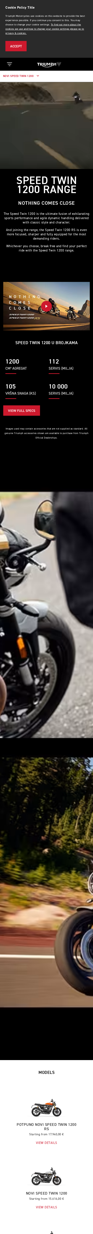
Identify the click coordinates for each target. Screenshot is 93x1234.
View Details (46, 1143)
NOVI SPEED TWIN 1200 (18, 76)
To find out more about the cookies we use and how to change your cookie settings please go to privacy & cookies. (44, 29)
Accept (16, 46)
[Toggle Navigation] (9, 64)
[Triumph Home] (49, 64)
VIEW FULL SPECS (21, 411)
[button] (46, 306)
